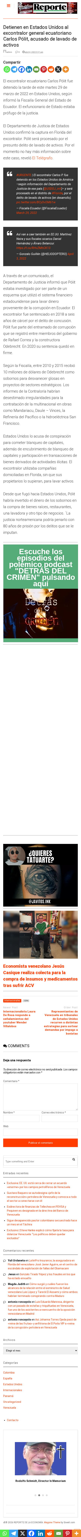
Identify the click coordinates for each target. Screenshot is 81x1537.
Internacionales (12, 1390)
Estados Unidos (12, 1384)
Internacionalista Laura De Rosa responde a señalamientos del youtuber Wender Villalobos (19, 1019)
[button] (35, 1495)
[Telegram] (14, 71)
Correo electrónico (54, 1112)
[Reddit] (51, 71)
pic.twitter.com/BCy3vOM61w (36, 202)
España (7, 1378)
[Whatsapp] (7, 71)
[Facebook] (21, 71)
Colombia (9, 1372)
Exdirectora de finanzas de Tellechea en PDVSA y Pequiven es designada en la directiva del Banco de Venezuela (37, 1210)
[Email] (36, 71)
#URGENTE (23, 175)
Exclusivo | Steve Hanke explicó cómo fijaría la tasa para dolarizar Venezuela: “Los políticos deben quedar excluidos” (40, 1234)
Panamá (8, 1396)
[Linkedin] (29, 71)
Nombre (9, 1112)
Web (5, 1126)
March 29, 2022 (26, 213)
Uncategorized (12, 1401)
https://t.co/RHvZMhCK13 (33, 248)
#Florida (57, 193)
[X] (58, 71)
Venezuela (9, 1407)
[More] (65, 71)
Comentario (11, 1081)
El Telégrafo (42, 158)
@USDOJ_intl (52, 188)
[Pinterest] (43, 71)
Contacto (12, 1420)
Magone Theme (52, 1522)
